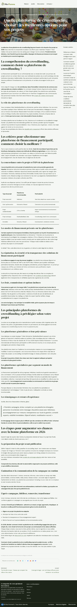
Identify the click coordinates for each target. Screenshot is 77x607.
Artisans (18, 14)
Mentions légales (61, 604)
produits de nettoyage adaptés (32, 457)
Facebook (3, 597)
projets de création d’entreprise (43, 96)
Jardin (33, 4)
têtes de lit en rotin (20, 535)
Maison (26, 4)
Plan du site (72, 604)
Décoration (40, 4)
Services (23, 14)
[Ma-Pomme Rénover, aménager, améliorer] (8, 3)
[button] (17, 561)
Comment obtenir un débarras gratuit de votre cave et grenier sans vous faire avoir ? (69, 66)
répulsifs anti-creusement (32, 129)
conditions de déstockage (43, 275)
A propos (51, 604)
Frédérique (8, 35)
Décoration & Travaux (9, 14)
